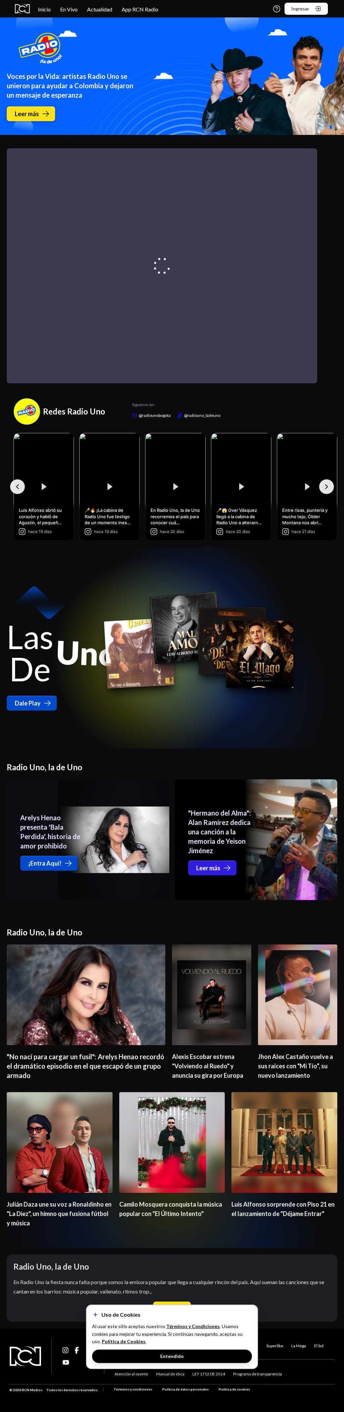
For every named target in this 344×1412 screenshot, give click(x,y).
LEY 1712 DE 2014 (208, 1373)
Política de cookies (234, 1389)
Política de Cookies (123, 1341)
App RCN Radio (140, 9)
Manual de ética (170, 1373)
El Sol (319, 1345)
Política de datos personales (185, 1389)
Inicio (44, 9)
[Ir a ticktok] (65, 1350)
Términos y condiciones (133, 1389)
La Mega (298, 1345)
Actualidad (99, 9)
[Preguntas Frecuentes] (277, 9)
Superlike (274, 1345)
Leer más (27, 113)
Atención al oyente (131, 1373)
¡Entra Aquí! (44, 863)
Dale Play (28, 703)
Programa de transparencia (257, 1373)
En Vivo (69, 9)
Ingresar (300, 8)
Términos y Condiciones (193, 1326)
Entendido (172, 1356)
